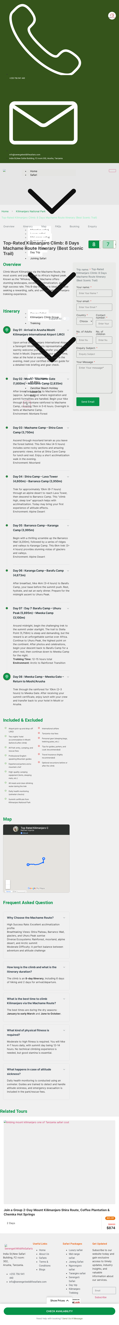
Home (33, 171)
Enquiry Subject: (86, 348)
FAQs (58, 226)
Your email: (83, 301)
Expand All (55, 318)
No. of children (100, 332)
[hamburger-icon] (112, 170)
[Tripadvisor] (93, 7)
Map (43, 226)
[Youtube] (93, 16)
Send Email (87, 401)
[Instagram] (112, 7)
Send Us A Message (72, 1318)
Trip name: (83, 269)
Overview (8, 226)
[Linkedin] (103, 16)
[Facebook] (103, 7)
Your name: (84, 287)
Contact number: (101, 316)
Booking (74, 226)
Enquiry (92, 226)
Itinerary (28, 226)
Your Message (85, 362)
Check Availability (59, 1311)
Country (82, 315)
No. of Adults (84, 332)
